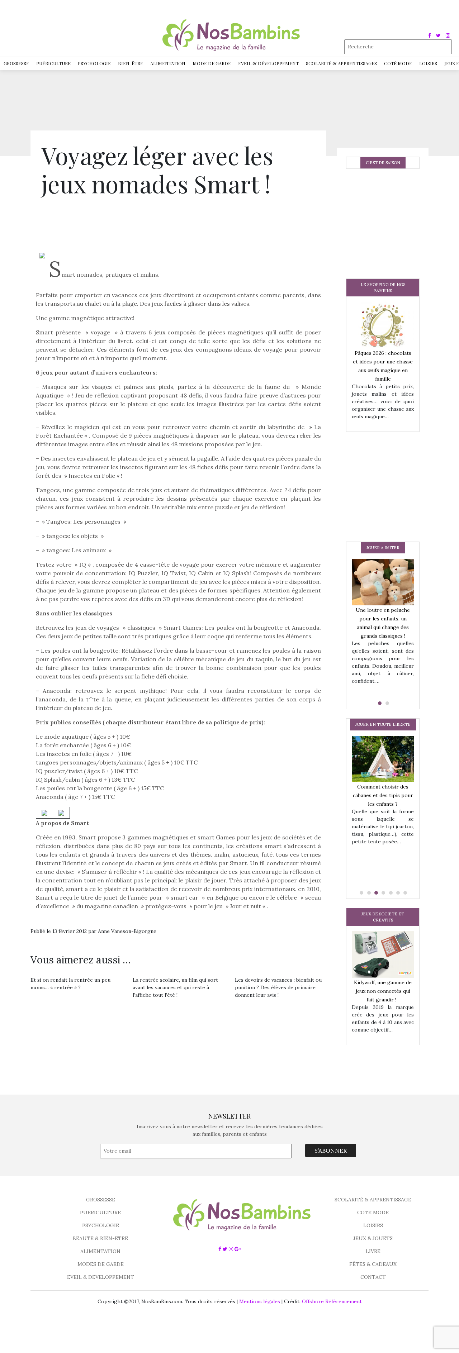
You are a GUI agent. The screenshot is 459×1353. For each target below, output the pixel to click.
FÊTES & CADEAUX (373, 1264)
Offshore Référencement (332, 1301)
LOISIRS (373, 1225)
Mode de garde (212, 63)
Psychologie (94, 63)
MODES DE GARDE (100, 1264)
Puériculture (53, 63)
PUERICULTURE (100, 1212)
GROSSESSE (100, 1199)
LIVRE (373, 1251)
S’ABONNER (330, 1150)
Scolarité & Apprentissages (341, 63)
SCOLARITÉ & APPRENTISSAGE (373, 1199)
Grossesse (16, 63)
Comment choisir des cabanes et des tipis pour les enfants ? (383, 795)
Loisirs (428, 63)
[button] (379, 703)
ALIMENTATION (100, 1251)
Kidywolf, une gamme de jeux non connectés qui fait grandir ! (383, 991)
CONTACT (373, 1277)
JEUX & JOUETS (373, 1238)
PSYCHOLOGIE (100, 1225)
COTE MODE (373, 1212)
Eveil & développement (268, 63)
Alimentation (167, 63)
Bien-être (130, 63)
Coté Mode (398, 63)
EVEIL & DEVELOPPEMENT (100, 1277)
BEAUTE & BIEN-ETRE (100, 1238)
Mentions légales (259, 1301)
